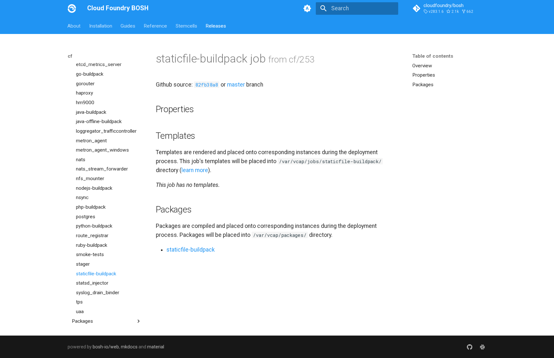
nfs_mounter (90, 178)
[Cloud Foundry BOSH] (72, 8)
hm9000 (85, 102)
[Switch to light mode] (307, 8)
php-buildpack (90, 207)
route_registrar (92, 235)
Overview (422, 66)
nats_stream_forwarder (102, 169)
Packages (422, 84)
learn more (194, 170)
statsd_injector (92, 283)
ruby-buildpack (91, 245)
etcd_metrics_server (99, 64)
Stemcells (186, 26)
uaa (80, 311)
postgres (85, 217)
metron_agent (91, 141)
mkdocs (129, 346)
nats (80, 159)
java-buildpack (91, 112)
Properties (423, 75)
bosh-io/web (106, 346)
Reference (155, 26)
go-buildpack (89, 74)
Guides (128, 26)
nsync (82, 197)
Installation (100, 26)
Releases (216, 26)
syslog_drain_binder (97, 293)
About (74, 26)
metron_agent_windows (102, 150)
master (236, 84)
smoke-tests (90, 254)
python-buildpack (94, 226)
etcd (81, 55)
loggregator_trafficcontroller (106, 131)
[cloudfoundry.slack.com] (482, 346)
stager (83, 264)
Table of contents (432, 56)
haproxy (84, 93)
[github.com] (469, 346)
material (155, 346)
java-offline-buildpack (99, 121)
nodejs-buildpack (94, 188)
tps (79, 302)
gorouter (85, 84)
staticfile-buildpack (96, 274)
